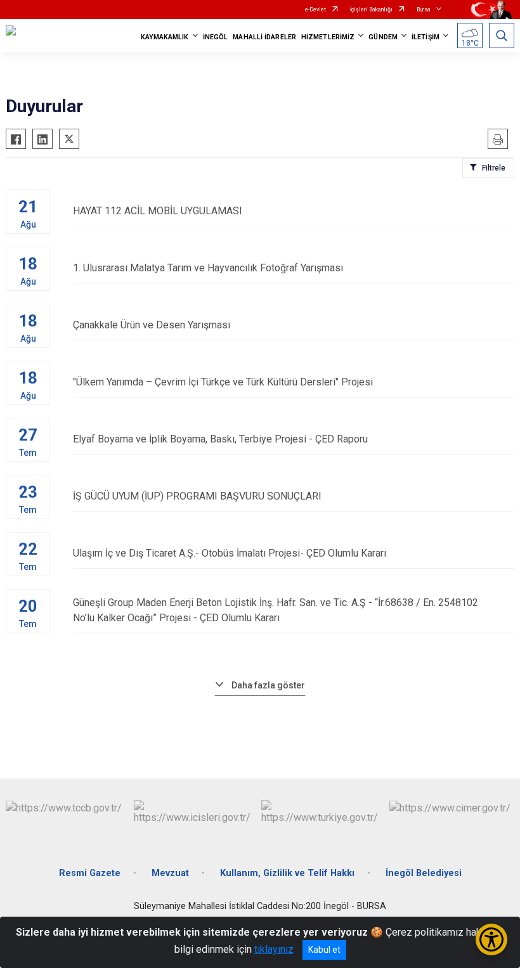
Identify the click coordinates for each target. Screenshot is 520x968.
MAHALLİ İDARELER (264, 37)
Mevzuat (170, 873)
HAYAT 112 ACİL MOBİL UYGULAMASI (157, 211)
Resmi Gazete (89, 873)
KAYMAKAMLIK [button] (165, 37)
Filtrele (493, 168)
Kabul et (324, 950)
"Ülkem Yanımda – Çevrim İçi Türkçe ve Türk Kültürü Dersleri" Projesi (223, 382)
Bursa (424, 9)
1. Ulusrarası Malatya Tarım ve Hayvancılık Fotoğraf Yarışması (208, 268)
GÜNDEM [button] (383, 37)
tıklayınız (274, 949)
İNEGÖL (215, 37)
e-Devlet (315, 9)
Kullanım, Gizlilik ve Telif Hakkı (287, 873)
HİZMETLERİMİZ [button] (327, 37)
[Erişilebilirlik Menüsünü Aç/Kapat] (491, 939)
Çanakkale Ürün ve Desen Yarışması (151, 325)
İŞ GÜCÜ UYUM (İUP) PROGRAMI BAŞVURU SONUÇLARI (197, 496)
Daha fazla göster (268, 685)
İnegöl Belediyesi (424, 873)
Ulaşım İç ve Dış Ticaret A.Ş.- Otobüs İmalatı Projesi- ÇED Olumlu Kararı (229, 553)
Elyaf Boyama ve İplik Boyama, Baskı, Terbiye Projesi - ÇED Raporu (220, 439)
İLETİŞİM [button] (425, 37)
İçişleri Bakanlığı (371, 9)
